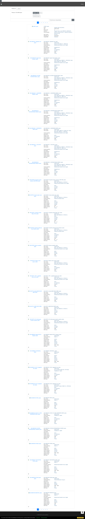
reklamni (55, 252)
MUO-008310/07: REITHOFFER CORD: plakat (52, 459)
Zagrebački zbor (57, 47)
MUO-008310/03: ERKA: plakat (49, 397)
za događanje (56, 234)
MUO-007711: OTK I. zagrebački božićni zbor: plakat (53, 275)
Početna (82, 4)
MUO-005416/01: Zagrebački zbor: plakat (51, 41)
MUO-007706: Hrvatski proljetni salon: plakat (51, 195)
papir (55, 377)
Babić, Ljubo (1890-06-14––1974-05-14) (60, 182)
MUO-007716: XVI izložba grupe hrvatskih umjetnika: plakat (54, 319)
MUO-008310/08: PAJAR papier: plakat (50, 477)
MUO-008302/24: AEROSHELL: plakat (50, 350)
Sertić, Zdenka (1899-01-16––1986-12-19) (63, 61)
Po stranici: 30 (36, 14)
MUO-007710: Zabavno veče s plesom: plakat (51, 260)
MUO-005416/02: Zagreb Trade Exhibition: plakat (52, 57)
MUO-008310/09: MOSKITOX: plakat (50, 492)
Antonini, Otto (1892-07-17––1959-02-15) (61, 43)
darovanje (55, 34)
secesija (55, 204)
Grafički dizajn (56, 42)
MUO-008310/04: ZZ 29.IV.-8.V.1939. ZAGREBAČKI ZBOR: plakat (55, 413)
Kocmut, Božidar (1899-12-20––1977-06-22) (61, 369)
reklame (55, 339)
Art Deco (55, 343)
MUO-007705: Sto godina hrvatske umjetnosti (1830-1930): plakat (55, 179)
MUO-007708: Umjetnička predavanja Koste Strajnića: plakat (54, 227)
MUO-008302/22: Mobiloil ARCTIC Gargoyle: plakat (52, 334)
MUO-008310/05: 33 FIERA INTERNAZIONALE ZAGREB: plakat (55, 428)
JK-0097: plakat (46, 26)
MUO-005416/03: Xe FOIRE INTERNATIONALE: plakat (53, 75)
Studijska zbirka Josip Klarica (59, 27)
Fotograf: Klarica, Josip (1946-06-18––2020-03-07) (62, 31)
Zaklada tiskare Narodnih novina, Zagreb (61, 45)
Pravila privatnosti (44, 517)
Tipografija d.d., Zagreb (58, 370)
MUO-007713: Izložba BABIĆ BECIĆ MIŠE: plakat (52, 291)
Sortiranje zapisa (36, 16)
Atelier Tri (55, 336)
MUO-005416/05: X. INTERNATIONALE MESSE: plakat (53, 110)
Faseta (34, 12)
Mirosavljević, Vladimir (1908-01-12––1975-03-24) (62, 386)
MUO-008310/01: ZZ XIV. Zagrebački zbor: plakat (52, 367)
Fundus (55, 53)
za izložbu (56, 67)
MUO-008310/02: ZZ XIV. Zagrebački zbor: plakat (52, 383)
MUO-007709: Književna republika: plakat (51, 245)
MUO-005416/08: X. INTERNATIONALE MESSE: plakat (53, 162)
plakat (19, 8)
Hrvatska (55, 50)
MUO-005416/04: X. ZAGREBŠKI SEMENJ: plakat (52, 93)
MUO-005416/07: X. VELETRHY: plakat (50, 144)
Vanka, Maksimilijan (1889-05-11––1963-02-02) (62, 60)
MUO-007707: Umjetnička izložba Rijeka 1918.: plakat (53, 212)
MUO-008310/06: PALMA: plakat (49, 443)
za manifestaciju (57, 49)
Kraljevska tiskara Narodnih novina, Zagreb (61, 183)
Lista (38, 12)
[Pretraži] (73, 20)
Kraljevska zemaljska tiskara (59, 198)
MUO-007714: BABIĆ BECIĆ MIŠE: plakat (51, 306)
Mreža (41, 12)
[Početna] (1, 4)
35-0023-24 (56, 36)
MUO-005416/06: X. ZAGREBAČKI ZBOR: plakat (52, 128)
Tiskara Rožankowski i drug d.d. (59, 479)
